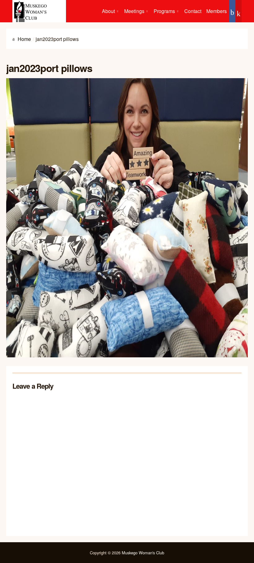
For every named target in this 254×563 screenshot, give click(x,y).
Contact (192, 11)
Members (216, 11)
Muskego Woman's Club (143, 553)
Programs (164, 11)
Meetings (134, 11)
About (108, 11)
